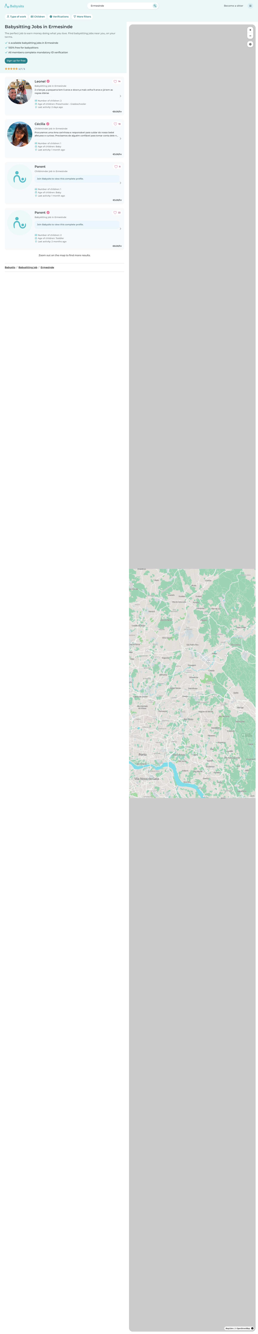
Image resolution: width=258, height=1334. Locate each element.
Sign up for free (16, 60)
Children (39, 16)
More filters (83, 16)
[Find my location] (250, 44)
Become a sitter (233, 5)
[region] (192, 678)
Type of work (18, 16)
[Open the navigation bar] (250, 6)
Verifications (60, 16)
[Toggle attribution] (252, 1328)
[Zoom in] (250, 30)
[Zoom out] (250, 36)
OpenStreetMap (243, 1328)
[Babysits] (14, 5)
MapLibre (230, 1328)
